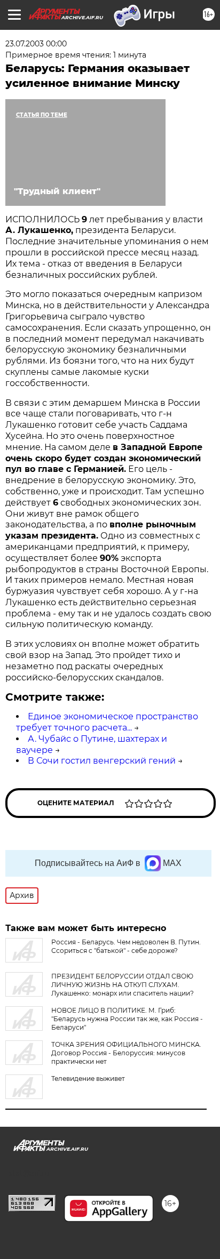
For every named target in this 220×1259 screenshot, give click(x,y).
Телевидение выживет (88, 1078)
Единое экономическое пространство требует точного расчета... (107, 722)
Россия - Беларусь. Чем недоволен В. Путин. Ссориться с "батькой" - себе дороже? (126, 946)
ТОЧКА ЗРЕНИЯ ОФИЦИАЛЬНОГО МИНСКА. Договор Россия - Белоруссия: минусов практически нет (126, 1052)
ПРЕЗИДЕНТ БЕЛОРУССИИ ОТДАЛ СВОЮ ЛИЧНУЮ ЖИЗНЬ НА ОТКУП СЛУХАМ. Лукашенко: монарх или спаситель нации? (122, 984)
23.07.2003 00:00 (36, 44)
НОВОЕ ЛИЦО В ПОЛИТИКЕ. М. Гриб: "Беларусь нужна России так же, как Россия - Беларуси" (127, 1018)
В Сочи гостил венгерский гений (102, 761)
